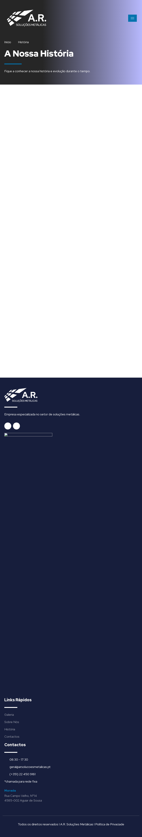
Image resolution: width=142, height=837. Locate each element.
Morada (10, 790)
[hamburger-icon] (132, 18)
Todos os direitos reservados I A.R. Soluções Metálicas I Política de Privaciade (71, 824)
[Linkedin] (16, 426)
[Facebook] (7, 426)
